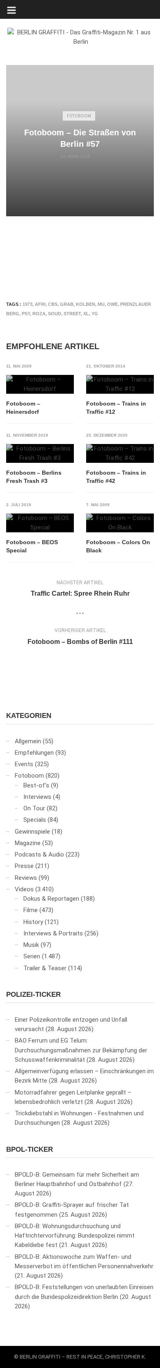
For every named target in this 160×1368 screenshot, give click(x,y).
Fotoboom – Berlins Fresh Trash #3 (34, 476)
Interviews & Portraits (53, 933)
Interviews (37, 797)
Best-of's (36, 785)
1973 (27, 304)
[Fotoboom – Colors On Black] (120, 523)
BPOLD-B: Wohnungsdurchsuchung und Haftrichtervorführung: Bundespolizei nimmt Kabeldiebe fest (75, 1235)
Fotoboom (79, 116)
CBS (52, 304)
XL (86, 313)
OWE (112, 304)
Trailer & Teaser (44, 968)
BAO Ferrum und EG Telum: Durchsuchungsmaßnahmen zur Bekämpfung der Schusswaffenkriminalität (81, 1050)
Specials (34, 819)
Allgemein (28, 741)
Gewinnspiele (32, 831)
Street (72, 313)
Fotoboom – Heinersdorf (23, 407)
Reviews (26, 877)
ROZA (39, 313)
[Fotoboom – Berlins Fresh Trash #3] (40, 453)
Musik (31, 945)
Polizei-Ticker (33, 994)
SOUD (54, 313)
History (33, 922)
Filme (30, 910)
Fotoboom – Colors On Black (118, 546)
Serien (31, 956)
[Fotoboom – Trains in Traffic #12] (120, 384)
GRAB (66, 304)
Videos (24, 889)
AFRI (40, 304)
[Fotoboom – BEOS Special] (40, 523)
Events (24, 764)
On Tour (34, 808)
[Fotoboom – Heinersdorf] (40, 384)
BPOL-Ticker (29, 1149)
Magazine (28, 843)
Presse (24, 866)
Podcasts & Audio (39, 854)
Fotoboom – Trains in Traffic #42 (116, 476)
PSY (26, 313)
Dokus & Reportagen (51, 898)
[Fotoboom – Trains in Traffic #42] (120, 453)
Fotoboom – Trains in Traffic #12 (116, 407)
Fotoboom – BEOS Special (32, 546)
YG (94, 313)
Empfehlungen (34, 752)
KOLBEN (85, 304)
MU (101, 304)
